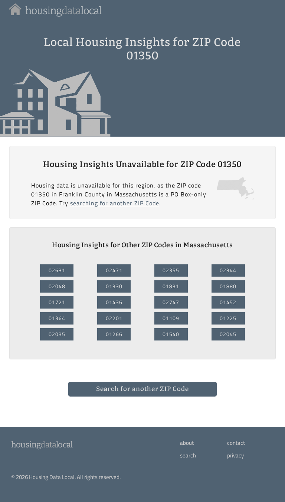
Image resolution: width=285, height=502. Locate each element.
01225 (228, 318)
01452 (228, 302)
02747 (171, 302)
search (188, 455)
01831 (171, 286)
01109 (171, 318)
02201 (114, 318)
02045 (228, 334)
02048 (57, 286)
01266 (114, 334)
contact (236, 443)
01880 (228, 286)
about (187, 443)
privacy (235, 455)
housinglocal (41, 445)
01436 (114, 302)
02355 (171, 270)
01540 (171, 334)
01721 (57, 302)
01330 (114, 286)
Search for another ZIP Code (142, 389)
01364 (57, 318)
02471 (114, 270)
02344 (228, 270)
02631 (57, 270)
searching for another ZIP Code (114, 203)
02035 (57, 334)
